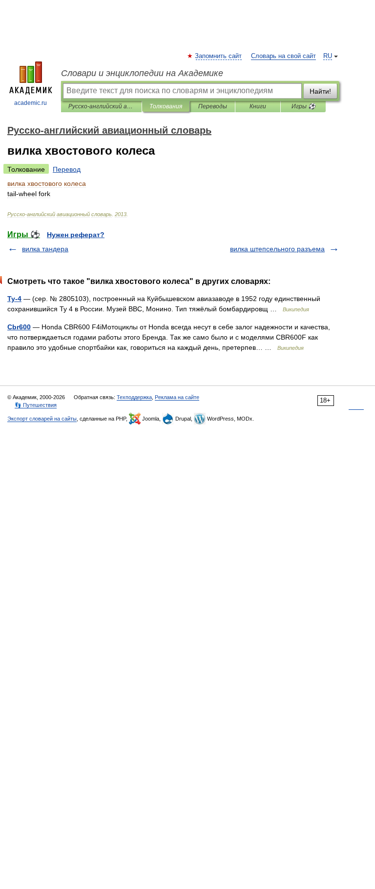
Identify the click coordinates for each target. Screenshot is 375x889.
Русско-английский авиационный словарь (101, 106)
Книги (258, 106)
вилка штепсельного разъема (277, 249)
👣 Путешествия (36, 405)
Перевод (67, 169)
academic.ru (30, 103)
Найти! (320, 91)
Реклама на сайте (177, 397)
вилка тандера (45, 249)
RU (327, 56)
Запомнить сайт (219, 56)
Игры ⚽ (303, 106)
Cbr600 (19, 327)
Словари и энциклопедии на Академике (142, 73)
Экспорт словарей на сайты (42, 419)
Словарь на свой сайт (283, 56)
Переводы (212, 106)
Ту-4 (14, 299)
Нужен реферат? (75, 235)
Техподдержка (134, 397)
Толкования (165, 106)
